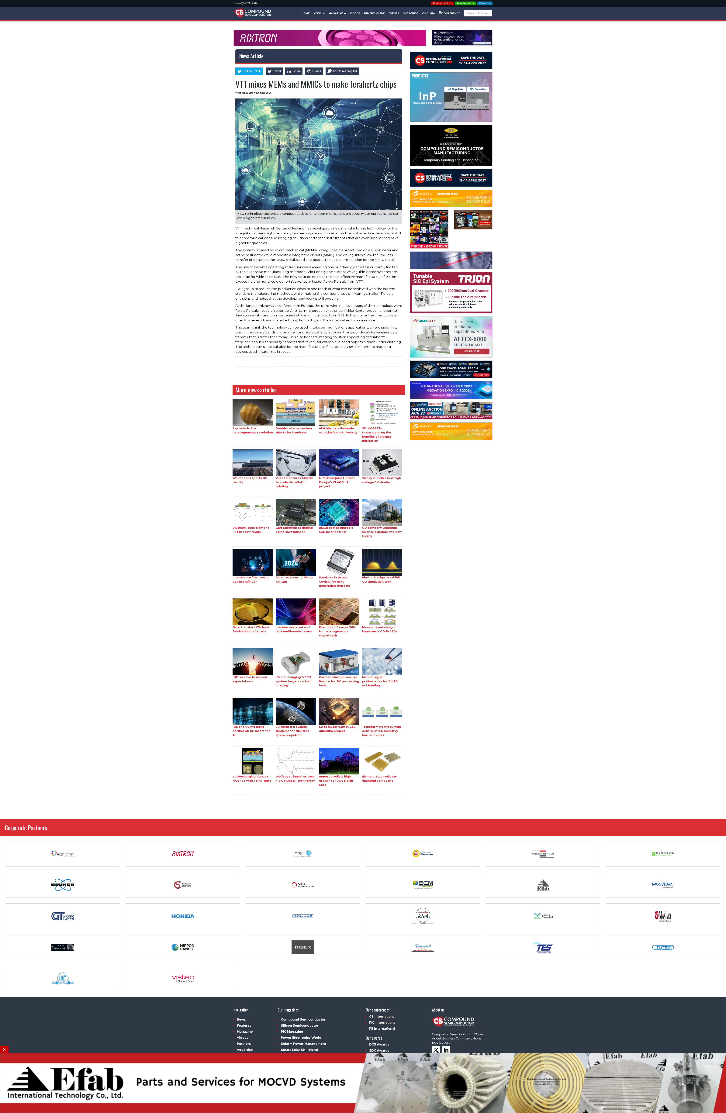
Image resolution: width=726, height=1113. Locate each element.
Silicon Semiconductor (299, 1025)
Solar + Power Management (303, 1044)
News (317, 13)
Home (306, 13)
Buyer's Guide (374, 13)
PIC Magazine (292, 1031)
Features (244, 1025)
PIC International (382, 1022)
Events (394, 13)
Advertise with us (465, 3)
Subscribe (410, 13)
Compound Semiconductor (303, 1019)
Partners (244, 1044)
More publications (442, 3)
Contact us (484, 3)
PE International (382, 1028)
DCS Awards (379, 1044)
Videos (355, 13)
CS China (428, 13)
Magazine (336, 13)
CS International (382, 1016)
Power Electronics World (301, 1037)
